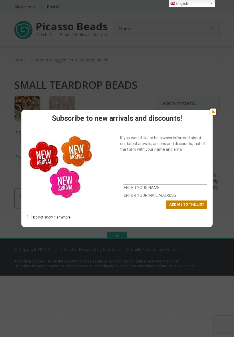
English (182, 3)
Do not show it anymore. (52, 217)
